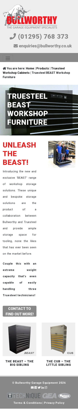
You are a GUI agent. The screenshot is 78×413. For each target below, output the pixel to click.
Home (30, 68)
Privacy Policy (54, 403)
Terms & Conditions (27, 403)
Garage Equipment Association (49, 396)
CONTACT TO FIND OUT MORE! (20, 311)
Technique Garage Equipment (23, 396)
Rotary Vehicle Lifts (64, 396)
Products (42, 68)
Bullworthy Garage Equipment (30, 16)
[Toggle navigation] (8, 58)
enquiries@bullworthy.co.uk (45, 46)
